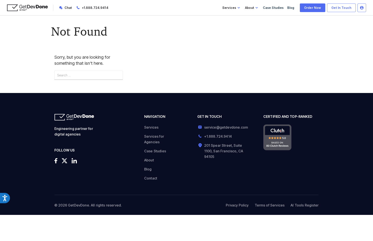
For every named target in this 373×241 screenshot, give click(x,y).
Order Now (312, 7)
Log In (361, 7)
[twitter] (64, 160)
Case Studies (273, 7)
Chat (68, 7)
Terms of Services (270, 205)
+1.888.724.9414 (95, 7)
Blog (290, 7)
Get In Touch (341, 7)
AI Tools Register (305, 205)
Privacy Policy (237, 205)
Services (229, 7)
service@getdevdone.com (224, 127)
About (249, 7)
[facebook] (55, 160)
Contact (150, 178)
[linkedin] (74, 160)
